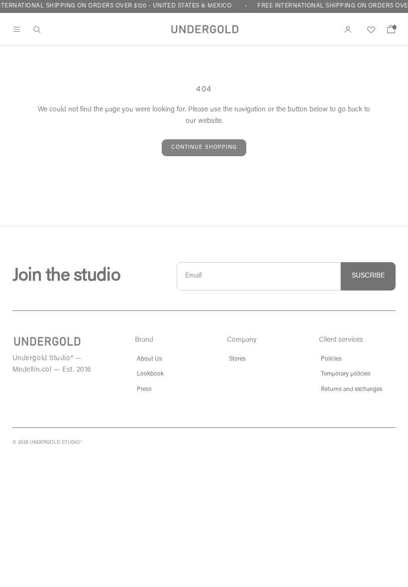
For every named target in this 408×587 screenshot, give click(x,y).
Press (144, 389)
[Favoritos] (369, 29)
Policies (331, 359)
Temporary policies (346, 374)
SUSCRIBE (368, 276)
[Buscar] (36, 29)
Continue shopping (204, 147)
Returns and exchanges (352, 389)
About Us (149, 359)
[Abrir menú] (16, 29)
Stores (237, 359)
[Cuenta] (347, 29)
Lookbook (150, 374)
